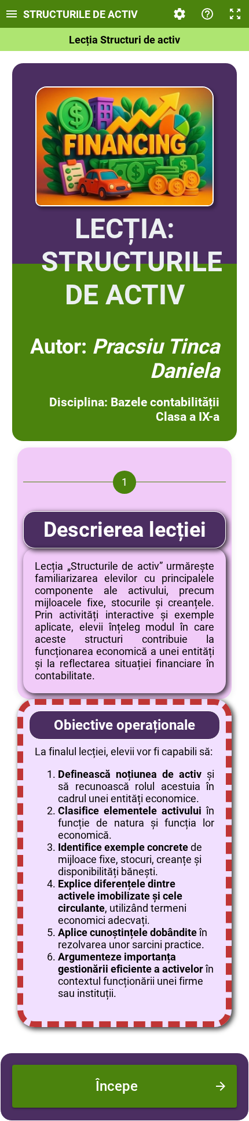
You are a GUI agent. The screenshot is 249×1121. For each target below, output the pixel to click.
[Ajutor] (207, 14)
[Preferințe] (179, 14)
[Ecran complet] (235, 14)
